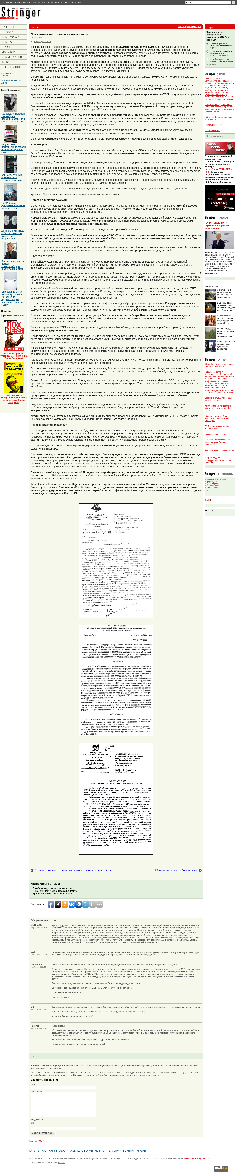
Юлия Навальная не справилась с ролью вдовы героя (217, 225)
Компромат (48, 1151)
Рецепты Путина (212, 130)
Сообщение (36, 1091)
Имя (33, 1084)
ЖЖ (207, 172)
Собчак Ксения (213, 483)
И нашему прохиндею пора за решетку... (55, 891)
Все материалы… (215, 136)
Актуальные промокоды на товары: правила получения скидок (13, 148)
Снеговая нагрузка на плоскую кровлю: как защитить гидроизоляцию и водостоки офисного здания (13, 298)
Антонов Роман (213, 485)
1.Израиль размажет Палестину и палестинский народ (221, 46)
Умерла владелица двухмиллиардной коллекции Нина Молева (218, 460)
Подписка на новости (11, 80)
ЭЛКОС (61, 1162)
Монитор (100, 1151)
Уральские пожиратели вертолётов (52, 893)
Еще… (207, 491)
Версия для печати (42, 41)
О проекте (6, 73)
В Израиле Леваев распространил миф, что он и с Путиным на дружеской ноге (73, 870)
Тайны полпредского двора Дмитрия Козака (176, 870)
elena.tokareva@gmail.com (197, 1158)
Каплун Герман (213, 481)
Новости (63, 1151)
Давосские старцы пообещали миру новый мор (219, 399)
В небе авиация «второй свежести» (52, 888)
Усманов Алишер (214, 487)
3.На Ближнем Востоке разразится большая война (221, 60)
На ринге (34, 1151)
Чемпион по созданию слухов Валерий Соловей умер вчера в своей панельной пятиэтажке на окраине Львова (219, 108)
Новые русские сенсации (216, 434)
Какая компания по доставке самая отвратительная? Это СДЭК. (218, 408)
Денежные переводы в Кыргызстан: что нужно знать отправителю (13, 235)
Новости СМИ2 (36, 1141)
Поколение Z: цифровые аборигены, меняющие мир (13, 205)
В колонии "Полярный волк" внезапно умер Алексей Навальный (217, 442)
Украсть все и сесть (213, 125)
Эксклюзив (76, 1151)
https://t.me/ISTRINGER (217, 169)
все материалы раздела (189, 27)
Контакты (5, 76)
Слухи (89, 1151)
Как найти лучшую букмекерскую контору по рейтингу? (13, 177)
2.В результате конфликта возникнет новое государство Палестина (221, 53)
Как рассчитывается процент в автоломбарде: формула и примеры (12, 265)
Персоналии (115, 1151)
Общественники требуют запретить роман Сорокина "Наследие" (217, 418)
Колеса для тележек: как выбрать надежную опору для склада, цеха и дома (13, 118)
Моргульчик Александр (216, 479)
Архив (4, 83)
